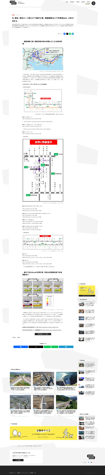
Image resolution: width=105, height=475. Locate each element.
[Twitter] (67, 34)
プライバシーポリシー (24, 472)
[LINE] (70, 34)
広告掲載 (18, 472)
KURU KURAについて (12, 472)
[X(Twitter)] (91, 462)
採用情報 (31, 472)
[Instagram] (94, 462)
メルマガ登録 (18, 460)
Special (83, 1)
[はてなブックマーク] (73, 34)
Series (88, 1)
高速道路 (14, 337)
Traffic (77, 1)
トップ (11, 445)
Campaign (87, 3)
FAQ (35, 472)
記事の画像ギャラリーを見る (43, 334)
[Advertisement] (51, 358)
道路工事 (18, 337)
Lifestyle (72, 1)
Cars (67, 1)
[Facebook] (64, 34)
